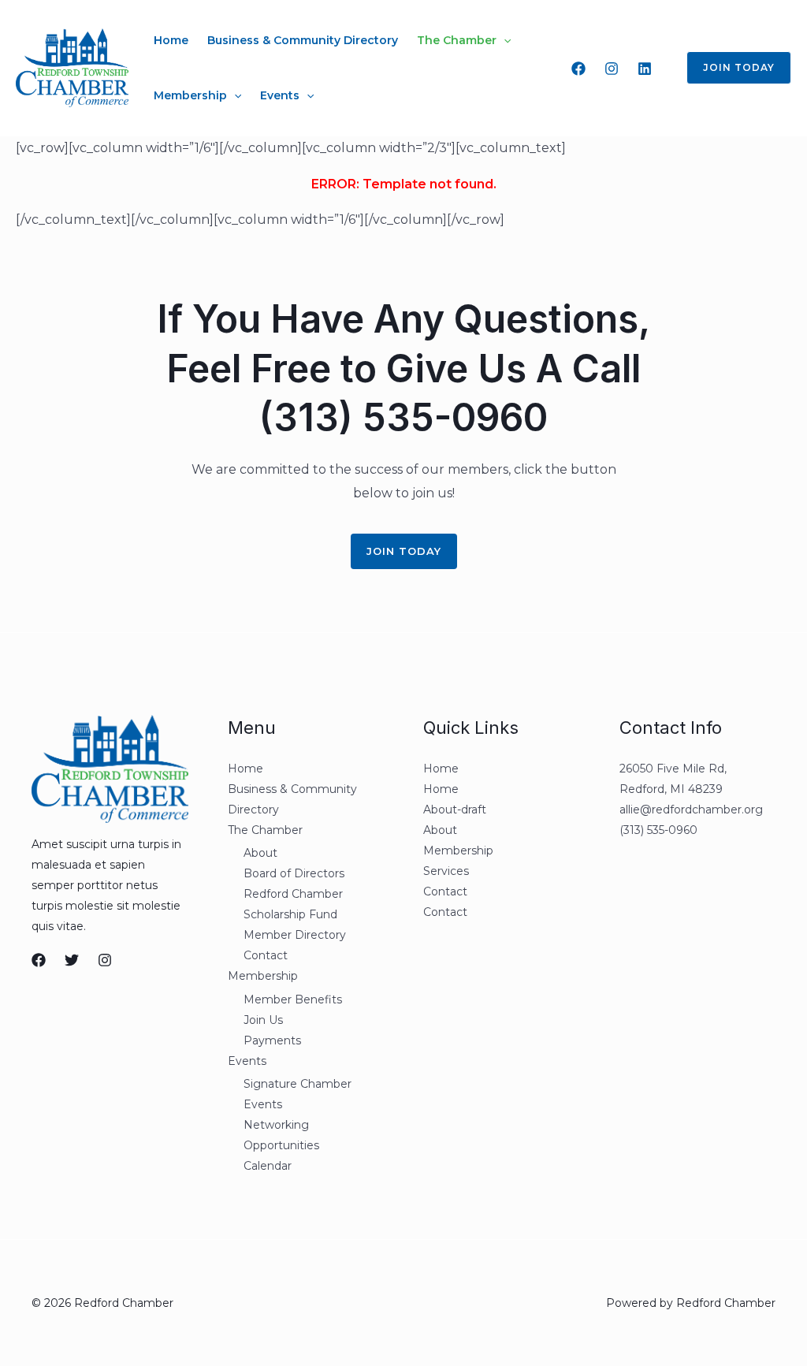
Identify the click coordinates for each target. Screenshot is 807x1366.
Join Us (263, 1020)
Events (279, 95)
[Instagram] (611, 68)
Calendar (268, 1166)
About (260, 853)
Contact (266, 955)
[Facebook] (578, 68)
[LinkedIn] (645, 68)
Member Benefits (293, 999)
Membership (190, 95)
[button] (729, 67)
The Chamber (456, 40)
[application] (503, 40)
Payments (272, 1040)
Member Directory (295, 935)
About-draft (454, 809)
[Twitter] (72, 960)
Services (446, 871)
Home (171, 40)
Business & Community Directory (302, 40)
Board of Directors (294, 873)
